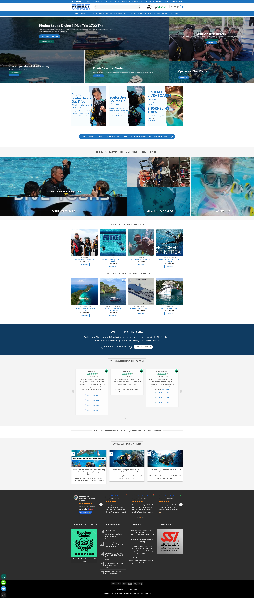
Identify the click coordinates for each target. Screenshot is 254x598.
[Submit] (138, 7)
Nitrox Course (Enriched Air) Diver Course (169, 260)
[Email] (3, 595)
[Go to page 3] (140, 517)
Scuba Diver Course (114, 108)
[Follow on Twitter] (76, 1)
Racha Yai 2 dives (87, 111)
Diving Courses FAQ (93, 1)
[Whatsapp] (3, 576)
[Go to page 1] (137, 517)
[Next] (185, 462)
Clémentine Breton (115, 496)
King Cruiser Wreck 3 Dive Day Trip (141, 308)
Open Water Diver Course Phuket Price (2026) (113, 260)
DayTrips (99, 13)
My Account (137, 1)
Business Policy (132, 589)
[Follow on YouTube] (80, 1)
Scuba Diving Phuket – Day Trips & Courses (114, 564)
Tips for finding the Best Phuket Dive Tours (113, 572)
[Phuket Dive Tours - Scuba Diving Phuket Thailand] (81, 7)
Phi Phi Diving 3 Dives (77, 113)
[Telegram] (3, 588)
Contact (176, 13)
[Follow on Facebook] (72, 1)
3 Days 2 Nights (151, 104)
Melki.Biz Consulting (144, 593)
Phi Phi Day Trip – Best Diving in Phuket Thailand (113, 309)
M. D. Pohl (139, 496)
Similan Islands (151, 120)
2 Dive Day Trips (152, 99)
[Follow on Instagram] (74, 1)
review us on (84, 512)
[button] (177, 7)
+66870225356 (164, 1)
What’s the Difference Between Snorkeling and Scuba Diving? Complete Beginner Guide (89, 472)
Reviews (124, 1)
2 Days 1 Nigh (151, 102)
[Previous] (69, 462)
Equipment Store (163, 13)
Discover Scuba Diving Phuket (84, 259)
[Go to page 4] (142, 517)
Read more (84, 264)
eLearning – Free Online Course (121, 113)
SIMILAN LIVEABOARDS (160, 94)
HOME (77, 13)
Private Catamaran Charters (142, 13)
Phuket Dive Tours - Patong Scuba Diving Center (87, 498)
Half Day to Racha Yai (76, 111)
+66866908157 (178, 1)
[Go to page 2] (139, 517)
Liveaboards (110, 13)
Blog (130, 1)
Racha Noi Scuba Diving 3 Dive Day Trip (84, 309)
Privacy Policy (121, 589)
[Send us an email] (78, 1)
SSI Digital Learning (106, 1)
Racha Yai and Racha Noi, (154, 116)
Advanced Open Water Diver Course (141, 259)
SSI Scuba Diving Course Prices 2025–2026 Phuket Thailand (165, 471)
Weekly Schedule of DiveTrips (81, 106)
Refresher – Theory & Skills (116, 115)
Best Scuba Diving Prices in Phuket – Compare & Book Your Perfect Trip (127, 471)
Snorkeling (123, 13)
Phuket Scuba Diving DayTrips (81, 97)
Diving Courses (86, 13)
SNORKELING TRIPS (158, 110)
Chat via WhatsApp (47, 41)
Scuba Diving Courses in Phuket (119, 100)
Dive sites (117, 1)
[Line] (3, 582)
